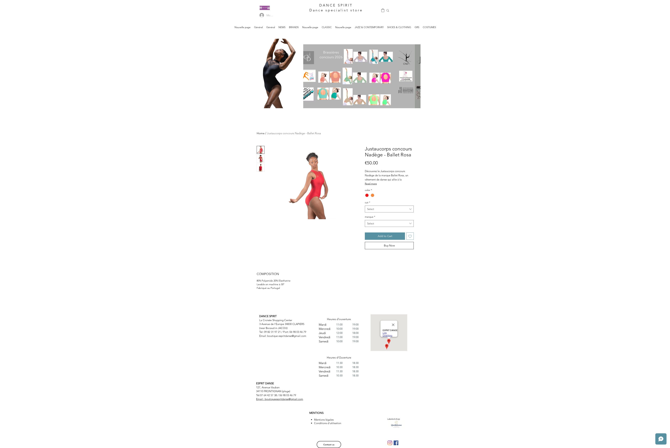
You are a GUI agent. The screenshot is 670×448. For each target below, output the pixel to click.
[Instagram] (390, 442)
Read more (371, 183)
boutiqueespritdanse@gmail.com (284, 399)
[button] (382, 10)
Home (261, 133)
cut (367, 202)
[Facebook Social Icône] (396, 442)
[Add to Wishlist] (410, 236)
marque (370, 216)
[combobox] (389, 209)
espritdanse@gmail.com (292, 336)
